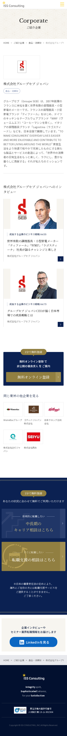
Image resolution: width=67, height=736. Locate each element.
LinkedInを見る (37, 642)
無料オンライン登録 (33, 377)
